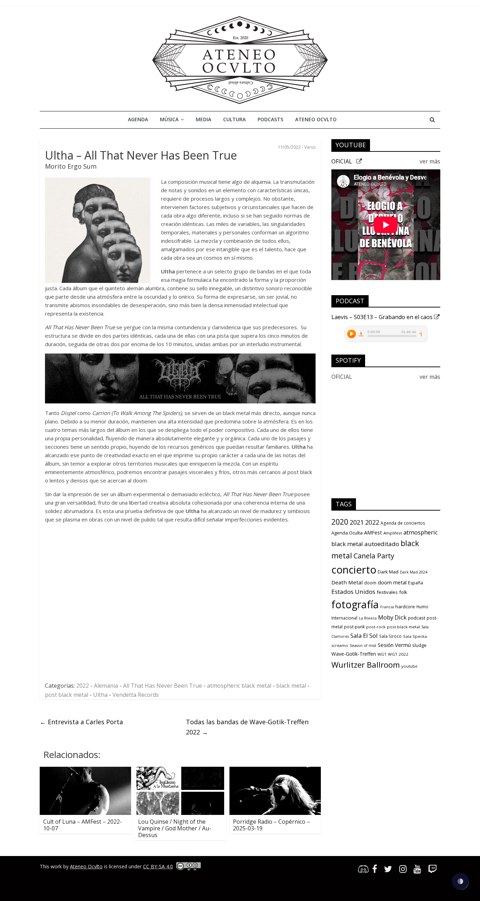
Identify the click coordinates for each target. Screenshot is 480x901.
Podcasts (270, 119)
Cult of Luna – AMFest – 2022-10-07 (82, 825)
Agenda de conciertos (403, 523)
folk (403, 592)
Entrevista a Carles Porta (81, 722)
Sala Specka (415, 636)
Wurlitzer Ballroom (365, 664)
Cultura (234, 119)
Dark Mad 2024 (413, 572)
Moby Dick (392, 617)
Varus (310, 147)
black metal (291, 685)
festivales (387, 592)
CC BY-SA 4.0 (158, 866)
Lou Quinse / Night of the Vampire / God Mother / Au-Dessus (174, 828)
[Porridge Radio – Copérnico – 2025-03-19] (275, 771)
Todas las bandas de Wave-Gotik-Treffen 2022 (247, 727)
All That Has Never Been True (162, 685)
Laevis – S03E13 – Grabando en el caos (382, 317)
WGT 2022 (398, 654)
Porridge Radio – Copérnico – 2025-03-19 (271, 825)
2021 (357, 522)
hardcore (405, 606)
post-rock (375, 626)
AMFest (373, 532)
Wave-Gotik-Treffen (353, 653)
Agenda (138, 119)
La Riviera (368, 618)
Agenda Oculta (347, 533)
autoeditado (381, 544)
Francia (387, 606)
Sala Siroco (390, 636)
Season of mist (363, 645)
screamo (339, 645)
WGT (382, 654)
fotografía (355, 604)
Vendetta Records (135, 695)
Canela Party (373, 555)
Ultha (100, 695)
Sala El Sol (364, 635)
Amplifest (392, 533)
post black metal (66, 695)
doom (370, 583)
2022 (82, 685)
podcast (416, 618)
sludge (419, 645)
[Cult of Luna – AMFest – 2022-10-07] (85, 771)
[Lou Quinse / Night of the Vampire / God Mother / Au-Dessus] (180, 771)
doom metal (392, 582)
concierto (353, 570)
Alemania (106, 685)
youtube (409, 666)
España (415, 583)
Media (203, 119)
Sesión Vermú (394, 644)
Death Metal (347, 582)
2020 (339, 522)
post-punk (354, 627)
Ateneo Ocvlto (316, 119)
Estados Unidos (353, 592)
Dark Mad (388, 572)
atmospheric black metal (239, 685)
